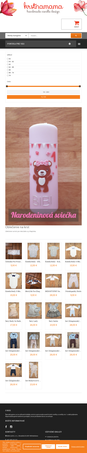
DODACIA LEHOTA (52, 437)
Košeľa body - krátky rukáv (53, 261)
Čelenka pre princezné (13, 261)
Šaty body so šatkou (13, 321)
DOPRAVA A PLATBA (53, 440)
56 (10, 59)
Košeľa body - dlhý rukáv (33, 261)
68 (10, 70)
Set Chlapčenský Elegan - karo (13, 351)
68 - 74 (11, 73)
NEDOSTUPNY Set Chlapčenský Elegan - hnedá (53, 291)
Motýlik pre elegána (33, 291)
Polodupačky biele (73, 291)
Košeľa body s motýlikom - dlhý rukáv (73, 261)
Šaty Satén (53, 321)
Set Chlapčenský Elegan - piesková (33, 351)
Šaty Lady (33, 321)
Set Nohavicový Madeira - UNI (33, 380)
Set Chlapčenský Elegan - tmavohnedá (73, 351)
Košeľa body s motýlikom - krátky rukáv (13, 291)
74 (10, 75)
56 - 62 (11, 61)
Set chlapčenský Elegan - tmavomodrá (13, 380)
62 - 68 (11, 67)
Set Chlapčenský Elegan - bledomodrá (73, 321)
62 (10, 64)
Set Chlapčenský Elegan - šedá (53, 351)
